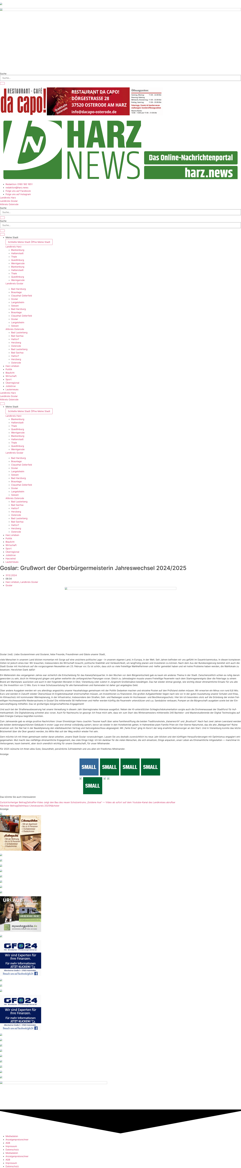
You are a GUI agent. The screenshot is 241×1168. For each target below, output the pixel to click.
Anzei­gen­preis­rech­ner (17, 1139)
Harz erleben (12, 582)
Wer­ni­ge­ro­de (18, 263)
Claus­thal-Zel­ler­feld (21, 295)
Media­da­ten (12, 1136)
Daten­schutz (12, 1149)
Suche (3, 73)
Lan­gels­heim (17, 302)
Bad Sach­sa (17, 335)
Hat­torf (15, 339)
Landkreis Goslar (14, 283)
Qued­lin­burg (17, 260)
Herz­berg (16, 342)
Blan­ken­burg (17, 250)
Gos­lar (14, 299)
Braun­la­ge (16, 292)
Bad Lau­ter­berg (19, 332)
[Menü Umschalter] (2, 234)
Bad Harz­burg (18, 288)
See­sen (15, 305)
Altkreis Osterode (15, 329)
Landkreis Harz (13, 246)
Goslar (9, 585)
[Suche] (2, 83)
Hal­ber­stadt (17, 253)
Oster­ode (16, 345)
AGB (8, 1142)
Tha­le (14, 256)
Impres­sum (11, 1146)
